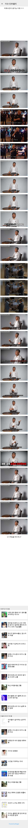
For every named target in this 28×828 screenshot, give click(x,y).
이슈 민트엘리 (11, 4)
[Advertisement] (14, 24)
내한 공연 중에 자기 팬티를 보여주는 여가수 (17, 613)
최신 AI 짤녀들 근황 (14, 685)
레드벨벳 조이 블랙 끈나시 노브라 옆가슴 (17, 697)
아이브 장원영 (13, 751)
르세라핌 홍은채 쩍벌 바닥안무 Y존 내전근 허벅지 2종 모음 (17, 773)
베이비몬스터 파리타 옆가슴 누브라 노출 (17, 676)
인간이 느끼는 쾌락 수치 (16, 803)
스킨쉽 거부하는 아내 (15, 761)
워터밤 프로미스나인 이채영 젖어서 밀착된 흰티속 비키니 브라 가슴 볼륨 (17, 625)
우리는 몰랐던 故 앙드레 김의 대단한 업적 (17, 814)
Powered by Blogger (14, 824)
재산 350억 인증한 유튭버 (17, 792)
